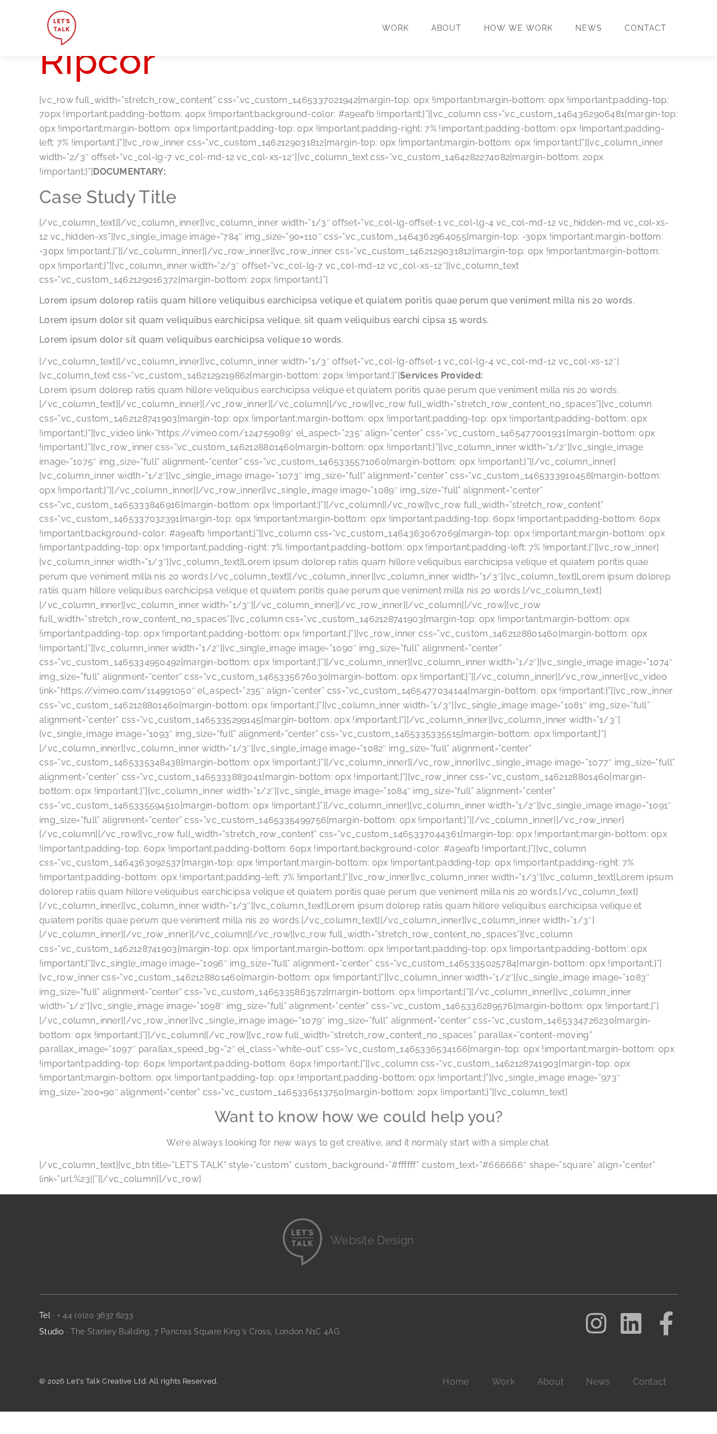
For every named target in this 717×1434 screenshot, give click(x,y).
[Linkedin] (631, 1323)
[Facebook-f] (666, 1323)
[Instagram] (596, 1323)
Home (456, 1381)
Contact (646, 28)
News (588, 28)
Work (395, 28)
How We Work (518, 28)
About (446, 28)
